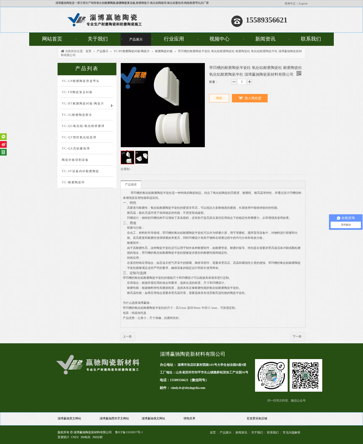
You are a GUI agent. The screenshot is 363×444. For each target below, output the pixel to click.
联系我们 (273, 432)
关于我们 (257, 432)
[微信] (3, 136)
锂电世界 (189, 418)
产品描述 (131, 184)
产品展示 (225, 432)
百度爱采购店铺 (257, 418)
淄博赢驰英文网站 (69, 418)
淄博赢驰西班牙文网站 (114, 418)
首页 (213, 432)
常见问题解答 (291, 432)
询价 (219, 98)
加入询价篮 (253, 98)
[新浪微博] (3, 144)
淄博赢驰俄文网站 (153, 418)
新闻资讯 (241, 432)
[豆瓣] (3, 152)
